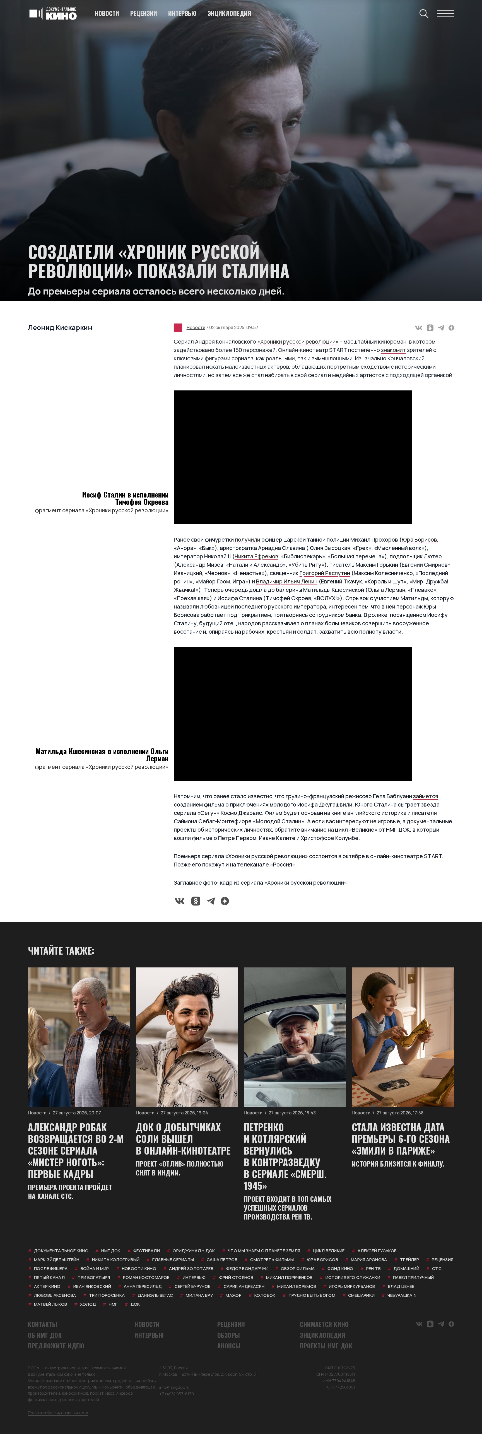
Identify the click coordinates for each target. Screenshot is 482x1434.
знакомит (393, 350)
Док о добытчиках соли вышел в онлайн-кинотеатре (183, 1138)
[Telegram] (441, 327)
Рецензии (143, 13)
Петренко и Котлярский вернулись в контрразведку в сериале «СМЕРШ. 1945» (285, 1156)
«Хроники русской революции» (298, 341)
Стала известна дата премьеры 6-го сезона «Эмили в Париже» (401, 1138)
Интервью (182, 13)
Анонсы (229, 1345)
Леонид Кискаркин (60, 327)
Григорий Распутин (325, 573)
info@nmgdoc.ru (174, 1387)
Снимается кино (324, 1324)
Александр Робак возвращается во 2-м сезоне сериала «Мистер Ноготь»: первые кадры (75, 1150)
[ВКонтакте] (419, 327)
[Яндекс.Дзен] (451, 327)
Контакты (42, 1324)
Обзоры (228, 1335)
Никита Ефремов (256, 556)
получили (247, 539)
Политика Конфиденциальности (58, 1412)
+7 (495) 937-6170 (176, 1393)
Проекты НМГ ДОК (326, 1345)
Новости (107, 13)
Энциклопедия (229, 13)
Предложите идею (56, 1345)
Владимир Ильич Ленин (286, 581)
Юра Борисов (419, 539)
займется (425, 796)
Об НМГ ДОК (45, 1335)
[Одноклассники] (430, 327)
